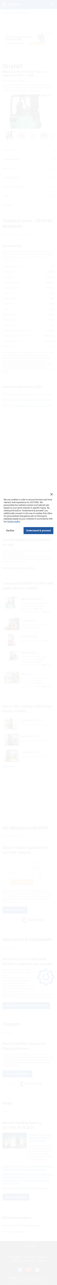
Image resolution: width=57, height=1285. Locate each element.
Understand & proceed (38, 530)
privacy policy (13, 521)
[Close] (51, 494)
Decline (10, 530)
